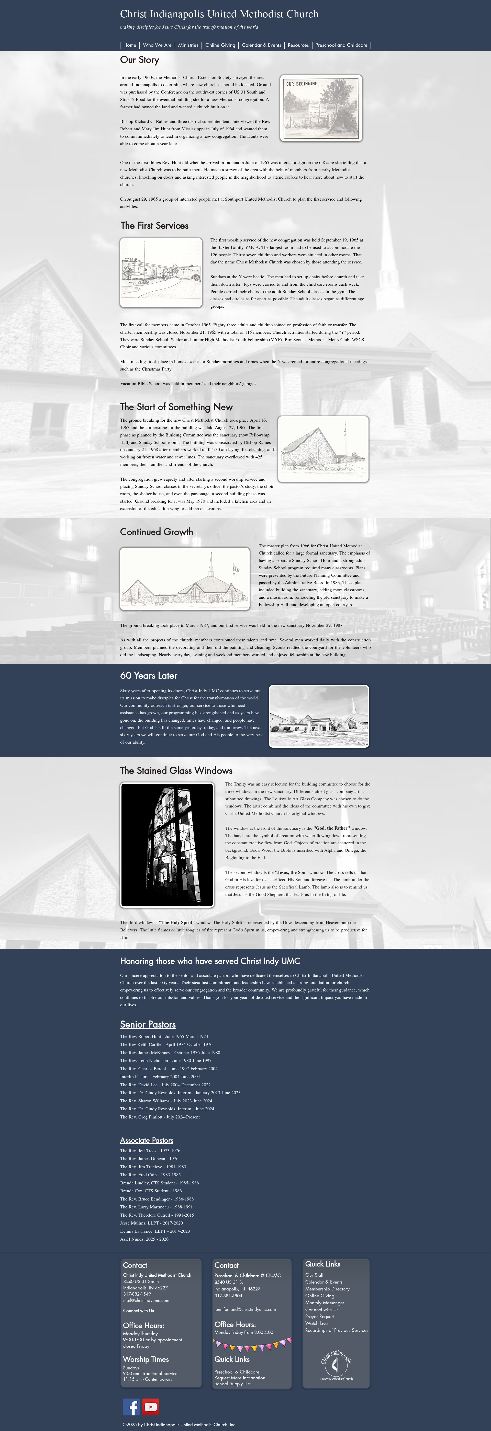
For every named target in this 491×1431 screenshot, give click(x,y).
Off (128, 1325)
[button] (157, 45)
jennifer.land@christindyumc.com (245, 1309)
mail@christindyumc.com (146, 1300)
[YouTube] (150, 1407)
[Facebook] (131, 1407)
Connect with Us (138, 1310)
